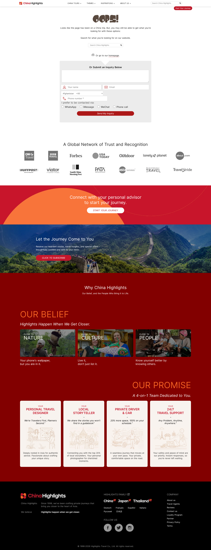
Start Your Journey (183, 8)
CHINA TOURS (73, 3)
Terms (170, 526)
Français (119, 508)
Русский (108, 511)
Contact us (172, 511)
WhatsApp (70, 106)
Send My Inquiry (105, 113)
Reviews (170, 507)
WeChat (105, 106)
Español (131, 508)
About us (171, 500)
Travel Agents (173, 504)
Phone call (122, 106)
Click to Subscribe (53, 258)
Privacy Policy (173, 522)
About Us (124, 3)
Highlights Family (115, 494)
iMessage (88, 106)
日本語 (119, 511)
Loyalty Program (174, 515)
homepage (114, 55)
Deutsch (107, 508)
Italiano (143, 508)
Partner (170, 518)
